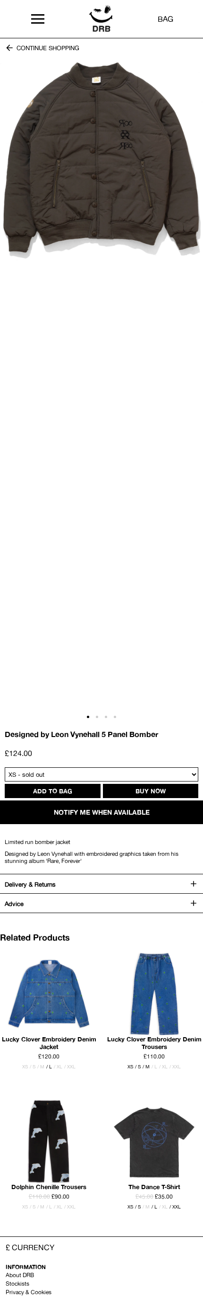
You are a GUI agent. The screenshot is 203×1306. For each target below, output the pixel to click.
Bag (165, 19)
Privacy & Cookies (28, 1292)
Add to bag (52, 791)
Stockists (17, 1283)
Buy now (150, 791)
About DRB (20, 1275)
